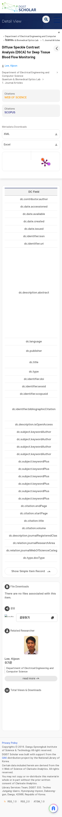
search (46, 19)
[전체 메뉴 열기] (57, 19)
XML (7, 134)
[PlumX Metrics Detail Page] (45, 162)
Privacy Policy (10, 743)
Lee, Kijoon (11, 65)
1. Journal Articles (51, 40)
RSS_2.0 (25, 801)
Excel (7, 144)
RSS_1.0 (12, 801)
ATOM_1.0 (39, 801)
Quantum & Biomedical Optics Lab (22, 40)
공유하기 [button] (25, 617)
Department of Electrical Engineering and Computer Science (30, 36)
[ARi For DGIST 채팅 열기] (53, 808)
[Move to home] (59, 32)
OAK (4, 758)
